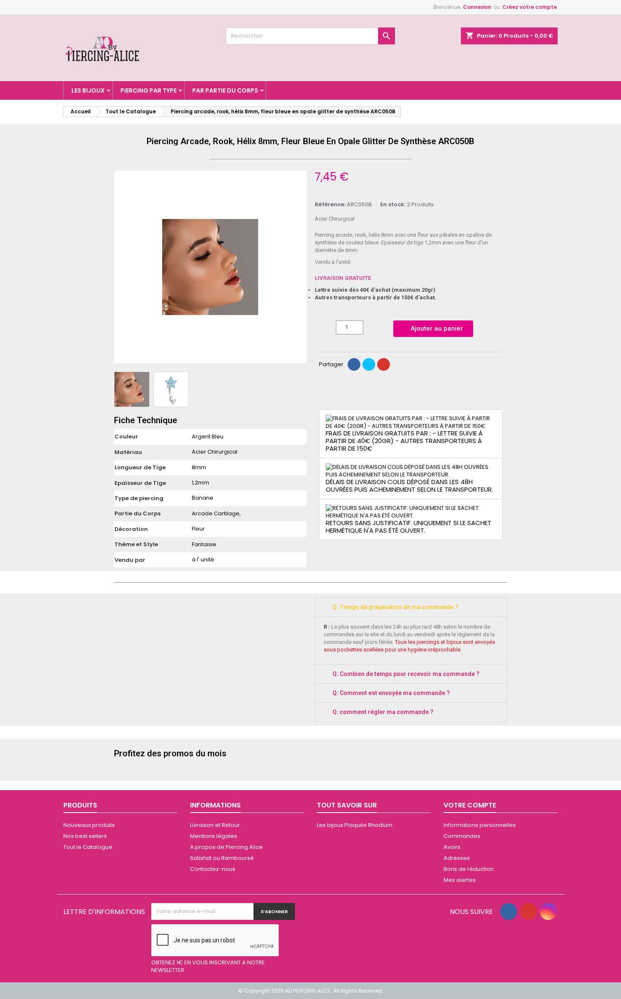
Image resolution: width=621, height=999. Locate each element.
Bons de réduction (469, 869)
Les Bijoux (88, 90)
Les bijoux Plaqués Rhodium (354, 825)
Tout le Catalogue (87, 847)
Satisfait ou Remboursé (222, 858)
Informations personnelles (480, 825)
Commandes (462, 836)
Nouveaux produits (89, 825)
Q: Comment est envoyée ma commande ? (391, 693)
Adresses (457, 858)
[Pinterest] (383, 364)
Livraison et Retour (215, 825)
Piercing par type (148, 90)
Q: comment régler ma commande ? (382, 712)
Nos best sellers (85, 836)
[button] (121, 267)
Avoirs (452, 847)
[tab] (411, 607)
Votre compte (470, 805)
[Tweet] (368, 364)
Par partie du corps (225, 90)
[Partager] (354, 364)
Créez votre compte (529, 7)
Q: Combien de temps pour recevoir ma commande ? (405, 674)
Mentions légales (213, 836)
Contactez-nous (212, 869)
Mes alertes (460, 880)
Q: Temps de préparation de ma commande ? (395, 607)
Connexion (477, 7)
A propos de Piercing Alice (226, 847)
